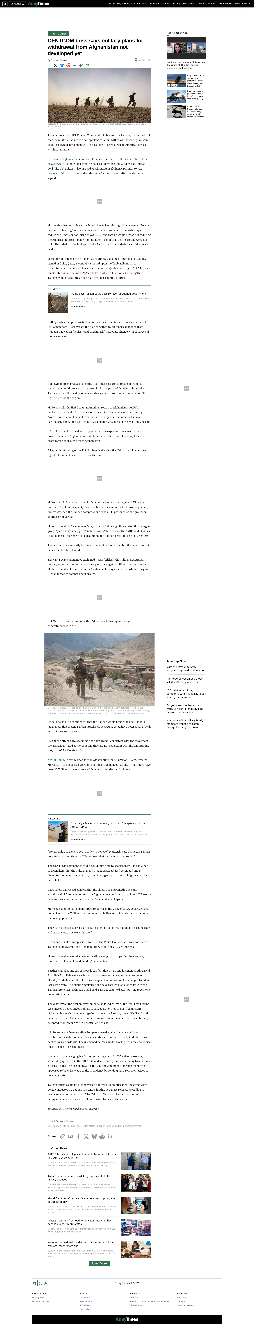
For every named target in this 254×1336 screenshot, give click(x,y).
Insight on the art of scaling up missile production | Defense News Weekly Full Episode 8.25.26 (196, 80)
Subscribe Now (242, 4)
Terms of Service (40, 1301)
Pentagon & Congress (159, 4)
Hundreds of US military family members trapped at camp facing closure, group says (185, 724)
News (112, 4)
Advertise (133, 1297)
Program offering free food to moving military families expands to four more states (80, 1222)
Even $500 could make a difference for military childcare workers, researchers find (81, 1244)
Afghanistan (69, 159)
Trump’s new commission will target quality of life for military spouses (79, 1178)
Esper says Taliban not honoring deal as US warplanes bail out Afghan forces (108, 825)
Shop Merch (86, 1309)
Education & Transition (194, 4)
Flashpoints (140, 4)
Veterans (211, 4)
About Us (181, 1297)
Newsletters (86, 1301)
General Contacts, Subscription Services (149, 1301)
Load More (99, 1263)
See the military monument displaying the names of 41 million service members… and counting (186, 65)
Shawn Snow (59, 60)
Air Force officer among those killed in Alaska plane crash (185, 680)
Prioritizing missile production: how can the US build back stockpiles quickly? (196, 95)
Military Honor (225, 4)
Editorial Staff (135, 1305)
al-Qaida (110, 268)
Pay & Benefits (124, 4)
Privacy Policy (39, 1297)
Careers (181, 1301)
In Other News (57, 1148)
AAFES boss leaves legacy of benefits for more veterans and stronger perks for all (82, 1156)
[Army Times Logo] (38, 4)
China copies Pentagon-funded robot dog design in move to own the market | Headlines (195, 111)
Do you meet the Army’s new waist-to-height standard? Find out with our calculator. (185, 709)
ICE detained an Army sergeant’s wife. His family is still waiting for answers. (186, 694)
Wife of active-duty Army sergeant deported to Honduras (185, 669)
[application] (186, 48)
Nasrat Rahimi (57, 760)
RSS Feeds (85, 1305)
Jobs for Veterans (185, 1305)
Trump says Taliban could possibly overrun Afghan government (108, 293)
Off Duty (176, 4)
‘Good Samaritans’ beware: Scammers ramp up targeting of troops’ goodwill (82, 1200)
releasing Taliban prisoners (65, 173)
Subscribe (85, 1297)
